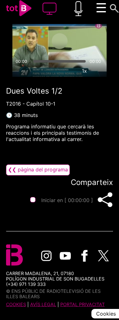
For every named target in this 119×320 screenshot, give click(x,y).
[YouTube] (65, 255)
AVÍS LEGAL (43, 304)
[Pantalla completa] (99, 70)
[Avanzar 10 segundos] (84, 41)
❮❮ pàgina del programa (38, 169)
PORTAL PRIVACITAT (82, 304)
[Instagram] (46, 255)
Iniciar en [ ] (67, 200)
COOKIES (16, 304)
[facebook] (84, 255)
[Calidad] (69, 70)
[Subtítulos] (55, 70)
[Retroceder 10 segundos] (34, 41)
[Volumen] (20, 70)
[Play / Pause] (60, 41)
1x (84, 71)
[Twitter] (103, 255)
